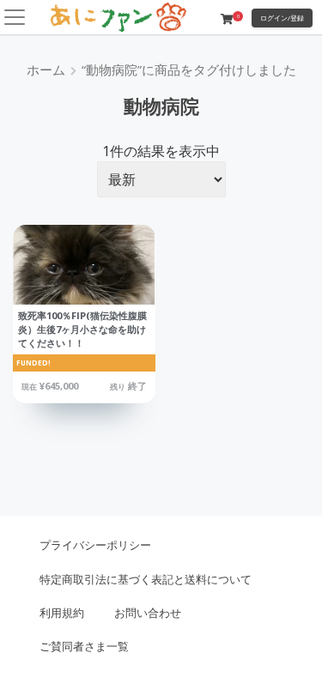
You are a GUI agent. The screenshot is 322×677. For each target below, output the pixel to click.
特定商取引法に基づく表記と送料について (145, 579)
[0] (227, 19)
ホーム (46, 69)
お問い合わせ (147, 612)
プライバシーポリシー (95, 545)
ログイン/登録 (282, 17)
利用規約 (61, 612)
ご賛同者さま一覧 (84, 646)
